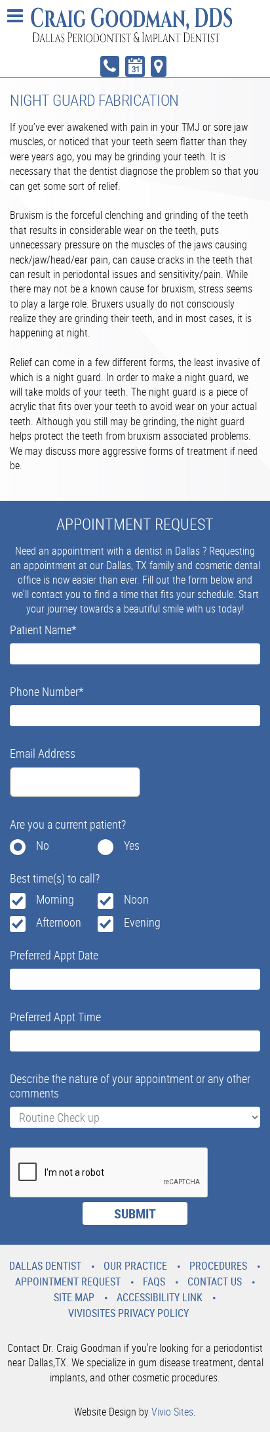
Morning (55, 899)
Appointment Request (68, 1281)
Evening (142, 922)
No (42, 845)
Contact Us (214, 1281)
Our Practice (135, 1266)
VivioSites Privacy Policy (128, 1313)
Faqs (154, 1281)
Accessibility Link (159, 1297)
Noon (136, 899)
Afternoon (58, 922)
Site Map (74, 1297)
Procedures (218, 1266)
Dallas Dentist (45, 1266)
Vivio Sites (172, 1411)
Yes (132, 845)
